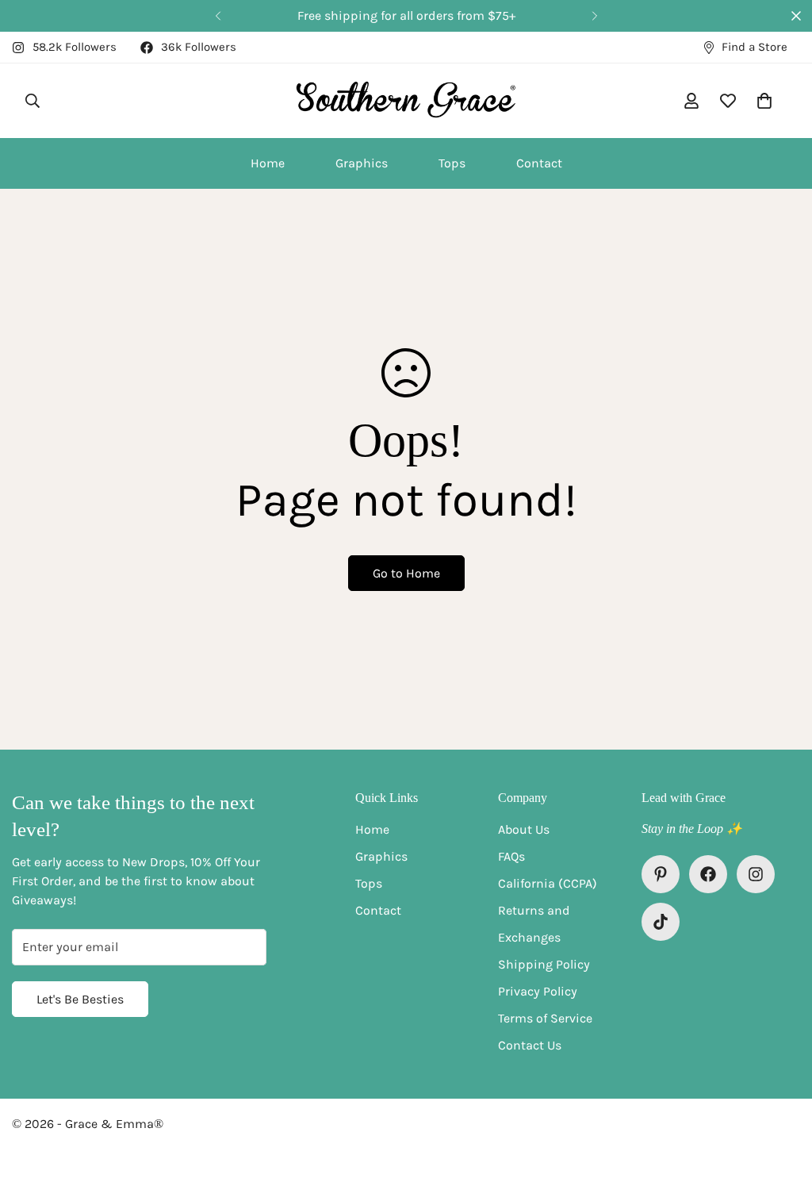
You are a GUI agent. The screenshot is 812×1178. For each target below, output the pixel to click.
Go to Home (406, 573)
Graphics (361, 163)
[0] (764, 100)
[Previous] (218, 16)
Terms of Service (545, 1018)
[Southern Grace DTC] (406, 100)
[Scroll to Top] (781, 1091)
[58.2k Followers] (756, 874)
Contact (539, 163)
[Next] (594, 16)
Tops (452, 163)
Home (268, 163)
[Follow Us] (661, 922)
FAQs (511, 856)
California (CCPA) (547, 883)
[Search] (32, 100)
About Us (524, 829)
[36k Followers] (708, 874)
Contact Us (529, 1045)
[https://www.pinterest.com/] (661, 874)
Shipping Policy (544, 964)
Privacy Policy (537, 991)
